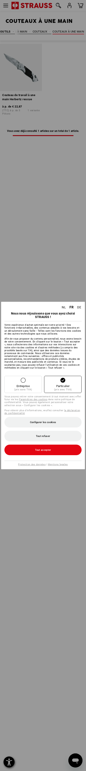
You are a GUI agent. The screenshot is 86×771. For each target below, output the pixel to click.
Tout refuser (43, 436)
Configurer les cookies (43, 422)
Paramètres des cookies (33, 399)
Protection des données (32, 464)
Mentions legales (58, 464)
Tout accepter (43, 450)
